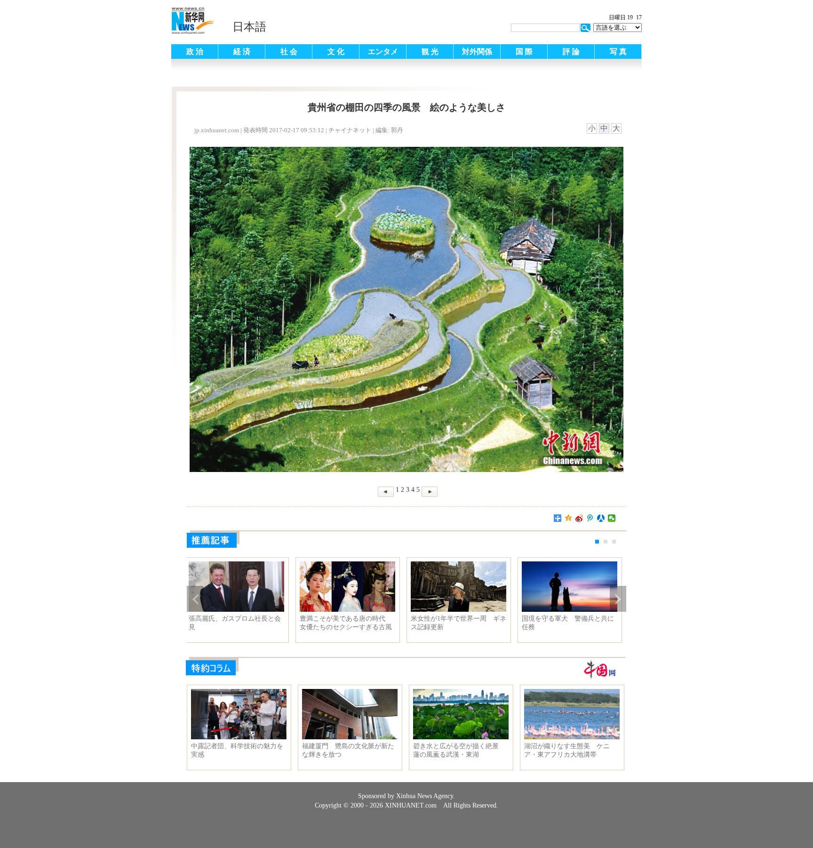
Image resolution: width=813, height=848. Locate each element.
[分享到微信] (612, 518)
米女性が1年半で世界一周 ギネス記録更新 (462, 623)
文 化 (335, 52)
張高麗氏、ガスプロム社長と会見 (238, 623)
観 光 (430, 52)
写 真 (618, 52)
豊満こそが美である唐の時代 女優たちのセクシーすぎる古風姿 (349, 623)
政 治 (194, 52)
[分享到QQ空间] (569, 518)
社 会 (288, 52)
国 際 (524, 52)
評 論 (571, 52)
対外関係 (477, 52)
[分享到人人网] (601, 518)
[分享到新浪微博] (579, 518)
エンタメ (383, 52)
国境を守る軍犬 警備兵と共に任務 (571, 623)
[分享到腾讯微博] (590, 518)
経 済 (241, 52)
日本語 (249, 27)
